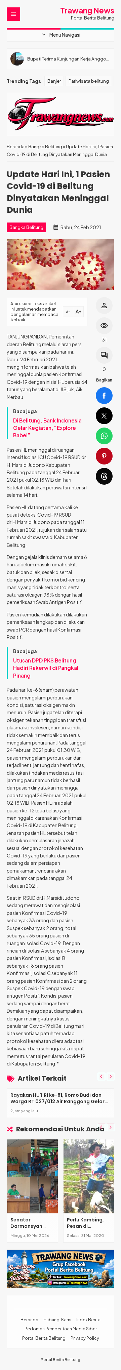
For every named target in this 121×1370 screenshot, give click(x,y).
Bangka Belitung (26, 227)
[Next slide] (110, 1076)
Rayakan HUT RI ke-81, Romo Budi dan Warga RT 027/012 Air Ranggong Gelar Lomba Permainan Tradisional (57, 1102)
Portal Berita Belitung (44, 1338)
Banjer (54, 81)
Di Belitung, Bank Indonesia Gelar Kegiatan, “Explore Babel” (47, 428)
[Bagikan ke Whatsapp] (104, 436)
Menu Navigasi (60, 34)
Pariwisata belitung (89, 81)
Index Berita (88, 1319)
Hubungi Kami (57, 1319)
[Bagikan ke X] (104, 415)
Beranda (29, 1319)
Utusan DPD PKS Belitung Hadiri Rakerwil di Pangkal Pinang (45, 668)
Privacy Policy (85, 1338)
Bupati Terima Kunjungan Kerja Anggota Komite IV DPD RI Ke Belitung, (69, 59)
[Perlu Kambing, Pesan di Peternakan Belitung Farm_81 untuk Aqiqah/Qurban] (89, 1176)
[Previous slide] (101, 1076)
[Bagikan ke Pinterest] (104, 456)
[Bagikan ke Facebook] (104, 395)
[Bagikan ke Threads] (104, 476)
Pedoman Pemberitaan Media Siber (61, 1328)
